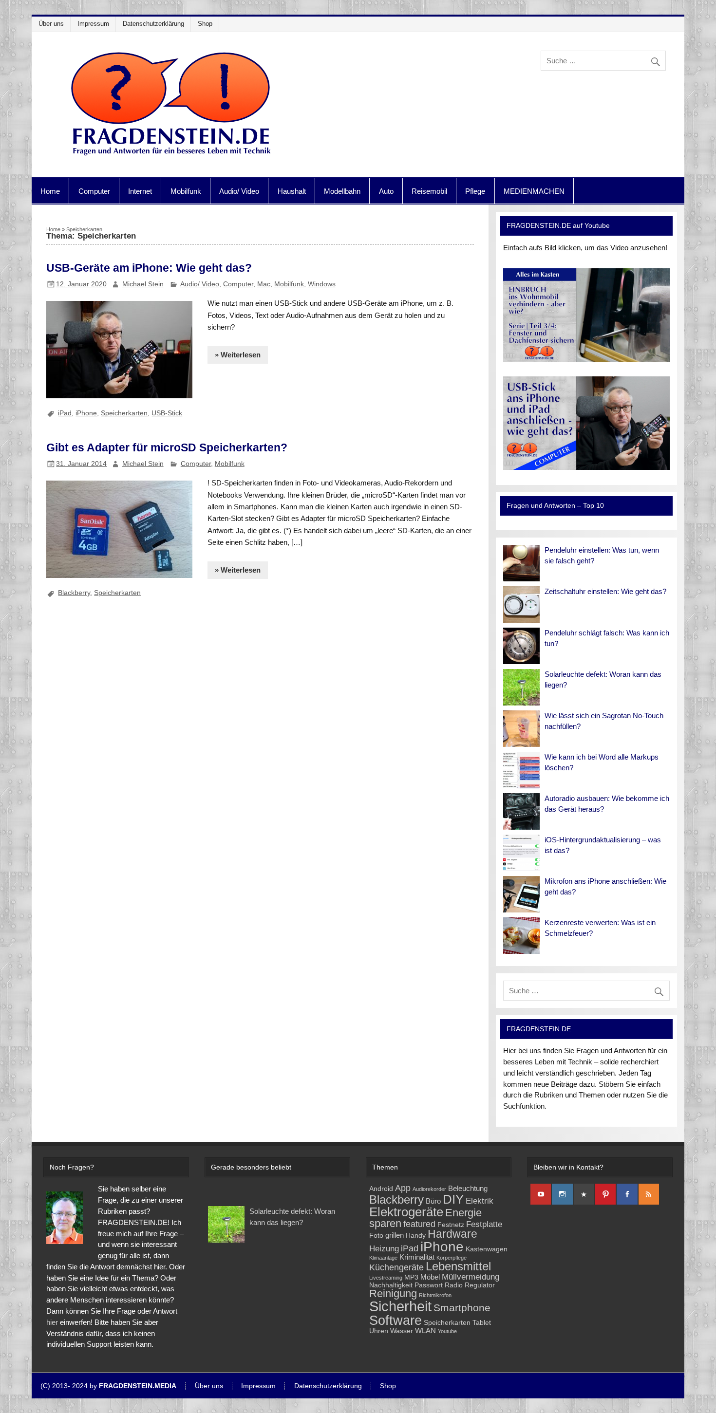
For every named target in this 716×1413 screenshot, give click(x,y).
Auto (386, 191)
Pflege (475, 191)
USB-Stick (166, 413)
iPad (65, 413)
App (403, 1188)
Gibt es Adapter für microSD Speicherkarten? (166, 447)
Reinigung (393, 1293)
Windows (322, 284)
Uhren (378, 1331)
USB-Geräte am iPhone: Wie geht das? (149, 267)
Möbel (430, 1277)
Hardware (452, 1234)
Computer (94, 191)
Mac (263, 284)
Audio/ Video (239, 191)
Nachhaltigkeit (391, 1285)
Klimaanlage (383, 1258)
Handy (416, 1235)
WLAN (425, 1330)
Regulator (480, 1285)
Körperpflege (451, 1258)
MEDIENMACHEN (534, 191)
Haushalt (292, 191)
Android (381, 1188)
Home (50, 191)
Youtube (447, 1331)
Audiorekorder (429, 1189)
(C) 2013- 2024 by (108, 1386)
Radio (454, 1285)
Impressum (93, 23)
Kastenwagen (487, 1249)
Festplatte (484, 1224)
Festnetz (450, 1224)
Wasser (401, 1331)
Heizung (384, 1248)
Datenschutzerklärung (153, 23)
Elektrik (479, 1201)
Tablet (481, 1322)
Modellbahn (342, 191)
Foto (376, 1235)
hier (52, 1322)
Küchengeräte (396, 1267)
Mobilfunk (185, 191)
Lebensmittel (458, 1266)
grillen (394, 1235)
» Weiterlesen (238, 355)
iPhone (86, 413)
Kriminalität (416, 1257)
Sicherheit (400, 1306)
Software (395, 1320)
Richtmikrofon (435, 1295)
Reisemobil (429, 191)
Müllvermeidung (470, 1277)
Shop (205, 23)
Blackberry (74, 592)
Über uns (51, 23)
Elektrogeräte (406, 1212)
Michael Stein (143, 284)
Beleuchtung (468, 1188)
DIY (453, 1199)
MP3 (411, 1277)
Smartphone (461, 1307)
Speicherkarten (124, 413)
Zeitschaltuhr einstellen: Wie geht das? (605, 591)
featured (419, 1224)
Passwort (429, 1285)
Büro (433, 1201)
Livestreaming (385, 1278)
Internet (140, 191)
